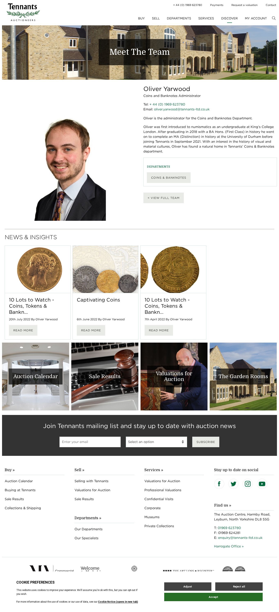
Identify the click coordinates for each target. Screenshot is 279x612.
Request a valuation (244, 5)
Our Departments (89, 529)
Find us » (222, 505)
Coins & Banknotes (168, 177)
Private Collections (159, 526)
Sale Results (14, 499)
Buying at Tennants (20, 490)
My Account (256, 18)
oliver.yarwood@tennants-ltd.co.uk (182, 109)
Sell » (79, 470)
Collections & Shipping (23, 508)
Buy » (10, 470)
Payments (216, 5)
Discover (229, 18)
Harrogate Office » (229, 546)
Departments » (88, 518)
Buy (141, 18)
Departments (179, 18)
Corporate (152, 508)
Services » (153, 470)
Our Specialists (86, 538)
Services (206, 18)
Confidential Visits (158, 499)
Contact (271, 5)
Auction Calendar (19, 481)
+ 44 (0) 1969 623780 (187, 5)
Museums (152, 517)
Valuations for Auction (92, 490)
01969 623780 (229, 528)
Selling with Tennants (91, 481)
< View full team (164, 198)
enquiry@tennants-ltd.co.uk (240, 538)
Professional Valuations (162, 490)
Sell (156, 18)
